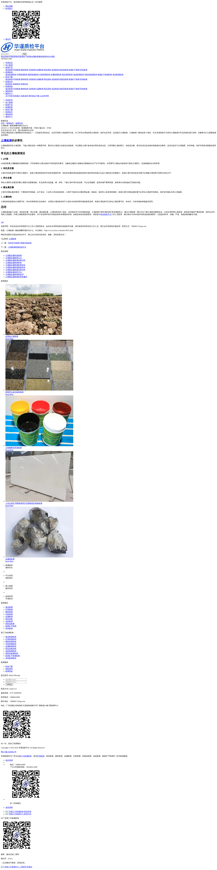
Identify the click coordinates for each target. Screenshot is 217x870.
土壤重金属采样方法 (13, 272)
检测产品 (9, 67)
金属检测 (34, 56)
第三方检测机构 (25, 756)
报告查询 (9, 91)
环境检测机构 (22, 75)
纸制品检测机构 (91, 75)
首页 (3, 123)
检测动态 (9, 82)
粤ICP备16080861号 (8, 752)
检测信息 (24, 84)
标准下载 (9, 77)
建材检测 (42, 56)
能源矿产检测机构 (105, 75)
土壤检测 (6, 140)
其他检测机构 (118, 75)
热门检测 (9, 65)
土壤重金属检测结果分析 (15, 260)
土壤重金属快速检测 (13, 255)
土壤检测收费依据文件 (17, 247)
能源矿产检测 (74, 70)
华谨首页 (9, 63)
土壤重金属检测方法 (13, 258)
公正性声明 (44, 96)
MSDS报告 (50, 56)
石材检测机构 (44, 75)
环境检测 (12, 56)
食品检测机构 (10, 75)
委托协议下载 (33, 96)
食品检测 (19, 56)
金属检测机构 (56, 75)
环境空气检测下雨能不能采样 (20, 243)
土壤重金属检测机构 (13, 263)
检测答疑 (9, 86)
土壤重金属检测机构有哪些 (16, 277)
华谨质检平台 (105, 214)
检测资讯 (16, 84)
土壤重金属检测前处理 (14, 274)
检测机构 (9, 72)
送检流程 (24, 96)
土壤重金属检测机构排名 (15, 265)
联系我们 (9, 8)
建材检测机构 (33, 75)
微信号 (8, 39)
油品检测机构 (78, 75)
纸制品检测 (63, 70)
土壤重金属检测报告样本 (15, 267)
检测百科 (9, 84)
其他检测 (83, 70)
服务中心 (9, 93)
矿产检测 (27, 56)
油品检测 (55, 70)
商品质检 (4, 56)
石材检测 (32, 70)
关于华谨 (9, 96)
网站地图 (9, 6)
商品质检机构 (67, 75)
